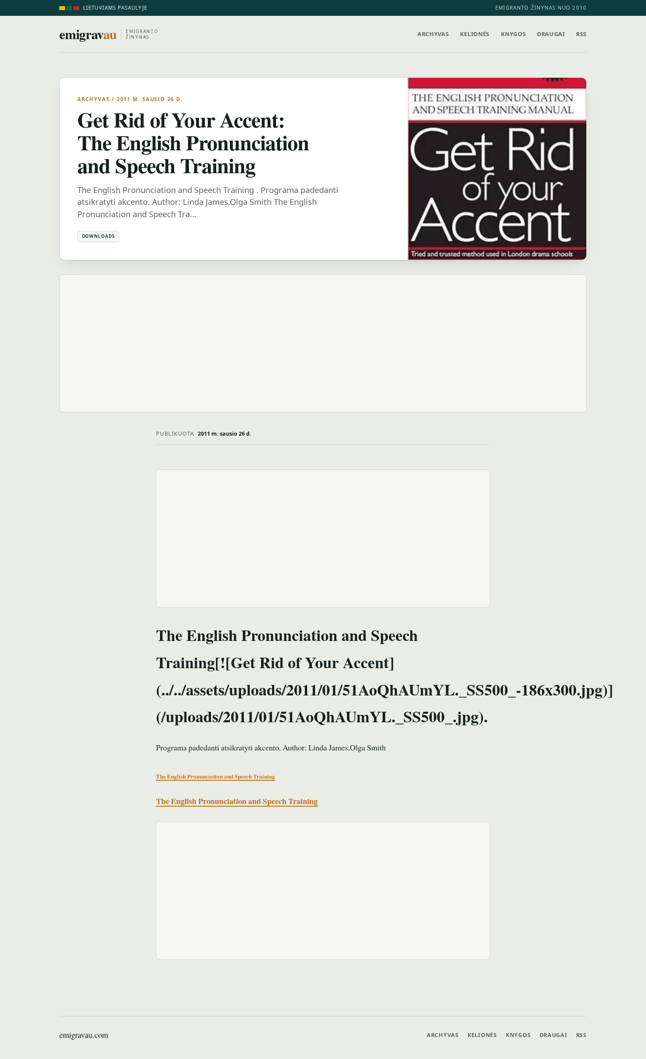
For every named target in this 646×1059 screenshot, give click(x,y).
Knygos (513, 34)
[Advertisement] (323, 343)
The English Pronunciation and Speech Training (215, 776)
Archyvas (433, 34)
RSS (581, 34)
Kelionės (475, 34)
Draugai (551, 34)
